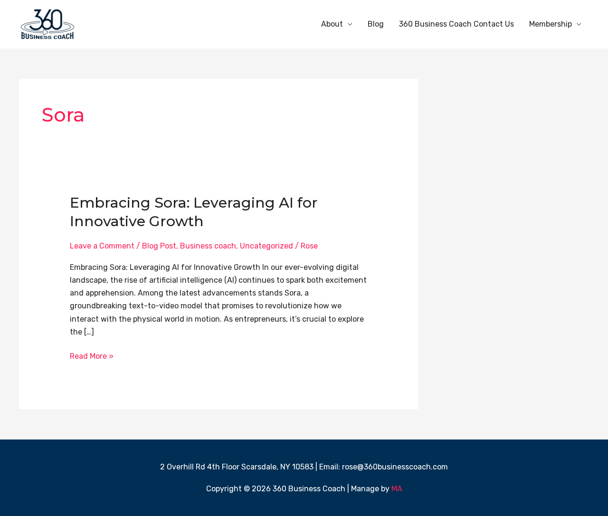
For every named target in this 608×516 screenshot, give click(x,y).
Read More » (92, 355)
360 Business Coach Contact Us (456, 24)
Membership (550, 24)
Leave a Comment (102, 245)
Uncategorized (266, 245)
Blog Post (159, 245)
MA (396, 488)
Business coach (208, 245)
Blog (376, 24)
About (332, 24)
